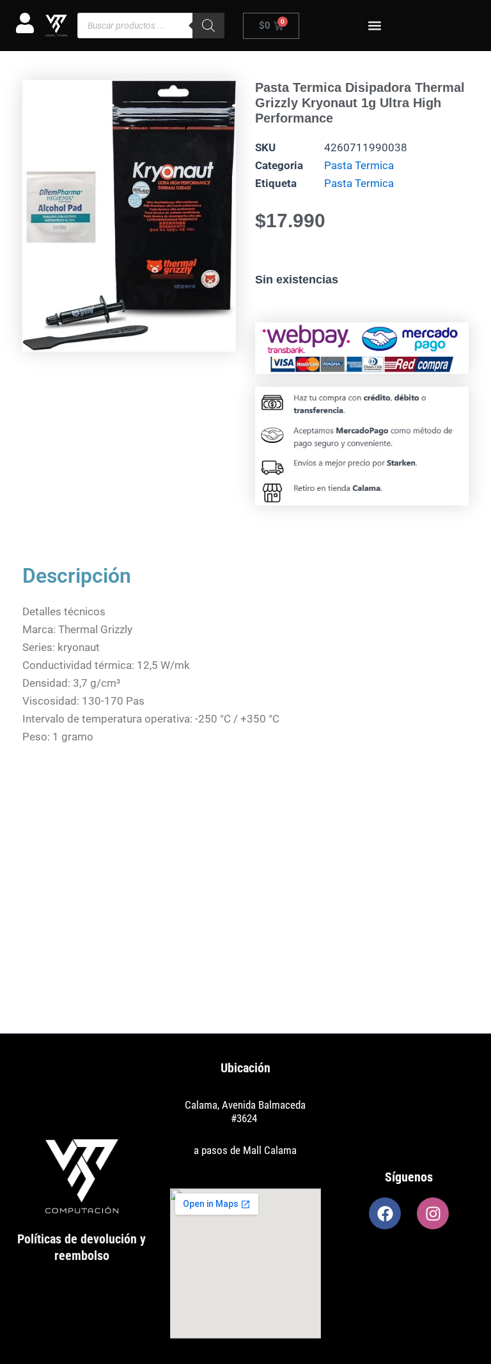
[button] (375, 25)
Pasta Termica (359, 165)
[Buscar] (208, 25)
